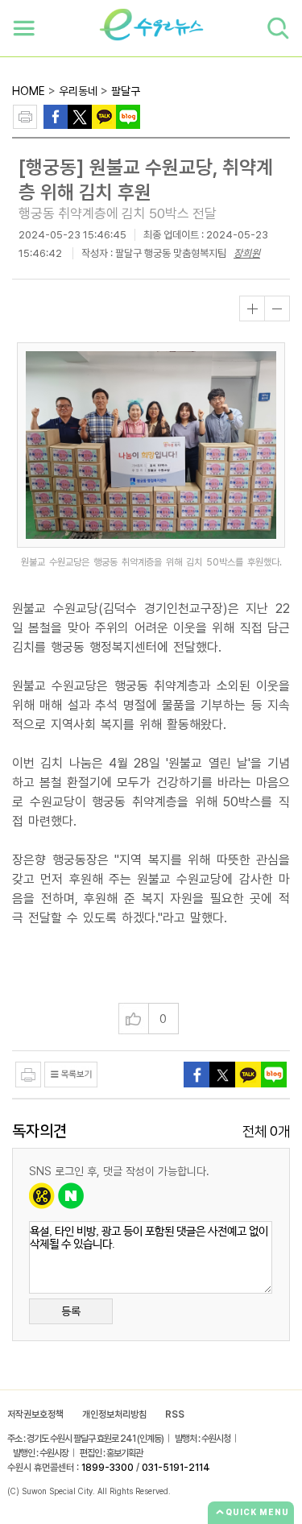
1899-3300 (107, 1467)
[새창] (80, 116)
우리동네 (78, 91)
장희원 (247, 253)
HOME (28, 91)
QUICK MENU (257, 1512)
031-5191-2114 (176, 1467)
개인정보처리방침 (114, 1414)
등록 (71, 1311)
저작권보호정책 (35, 1414)
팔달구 (125, 91)
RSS (174, 1414)
